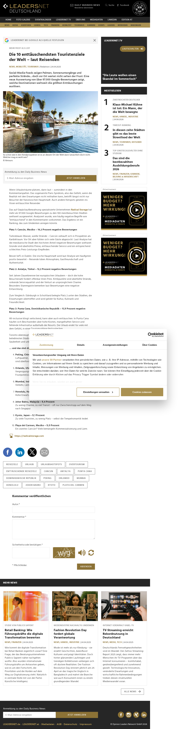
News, (12, 67)
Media (15, 25)
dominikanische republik (21, 478)
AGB (59, 724)
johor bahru (33, 485)
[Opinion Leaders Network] (139, 8)
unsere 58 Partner (51, 359)
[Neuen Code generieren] (91, 553)
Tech (46, 25)
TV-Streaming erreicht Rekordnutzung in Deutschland (118, 634)
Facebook (124, 5)
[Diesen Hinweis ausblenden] (94, 40)
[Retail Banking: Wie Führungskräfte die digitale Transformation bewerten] (26, 606)
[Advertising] (124, 211)
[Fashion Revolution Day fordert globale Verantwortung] (75, 606)
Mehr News (10, 582)
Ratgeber (136, 142)
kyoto (51, 485)
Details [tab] (81, 345)
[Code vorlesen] (81, 553)
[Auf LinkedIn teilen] (19, 452)
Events (101, 25)
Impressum (86, 724)
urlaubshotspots (51, 464)
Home (8, 20)
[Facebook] (121, 715)
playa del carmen (73, 485)
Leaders (111, 25)
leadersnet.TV (63, 20)
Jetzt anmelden (76, 178)
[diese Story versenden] (44, 452)
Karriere (91, 25)
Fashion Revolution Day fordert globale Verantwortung (70, 634)
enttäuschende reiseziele (21, 471)
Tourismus (79, 25)
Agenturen (26, 25)
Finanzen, (124, 174)
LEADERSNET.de (11, 724)
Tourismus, (125, 142)
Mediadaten (96, 20)
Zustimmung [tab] (46, 345)
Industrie (133, 117)
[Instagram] (129, 715)
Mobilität (66, 25)
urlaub (29, 464)
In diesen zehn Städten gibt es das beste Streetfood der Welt (129, 134)
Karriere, (135, 174)
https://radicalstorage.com (29, 436)
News (7, 25)
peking (47, 478)
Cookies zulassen (142, 392)
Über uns (80, 20)
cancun (48, 471)
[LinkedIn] (144, 715)
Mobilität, (21, 67)
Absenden (86, 567)
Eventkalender (43, 20)
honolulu (12, 485)
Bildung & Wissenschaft (126, 177)
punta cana (85, 471)
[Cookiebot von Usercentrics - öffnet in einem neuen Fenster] (150, 335)
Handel (37, 25)
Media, (113, 642)
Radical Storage (79, 209)
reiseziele (12, 464)
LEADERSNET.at (31, 724)
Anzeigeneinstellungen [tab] (115, 345)
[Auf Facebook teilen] (7, 452)
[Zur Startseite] (26, 8)
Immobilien (136, 25)
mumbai (81, 478)
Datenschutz (70, 724)
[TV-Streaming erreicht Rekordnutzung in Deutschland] (124, 606)
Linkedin (112, 20)
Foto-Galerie (23, 20)
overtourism (77, 464)
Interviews (123, 25)
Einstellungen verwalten (96, 392)
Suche (111, 5)
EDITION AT (127, 20)
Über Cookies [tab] (149, 345)
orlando (64, 478)
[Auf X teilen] (32, 452)
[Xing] (136, 715)
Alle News (130, 692)
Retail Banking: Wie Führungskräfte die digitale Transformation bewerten (24, 634)
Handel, (123, 117)
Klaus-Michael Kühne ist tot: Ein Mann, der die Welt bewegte (127, 108)
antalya (65, 471)
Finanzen (55, 25)
